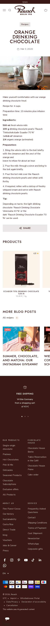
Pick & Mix (8, 464)
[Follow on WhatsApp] (5, 565)
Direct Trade (9, 529)
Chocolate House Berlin (36, 450)
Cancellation (12, 605)
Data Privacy (12, 601)
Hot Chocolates (11, 459)
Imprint (13, 598)
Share (27, 228)
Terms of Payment (37, 528)
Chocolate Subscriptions (9, 482)
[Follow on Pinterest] (19, 560)
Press (6, 550)
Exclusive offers (11, 489)
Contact (32, 517)
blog (5, 535)
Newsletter (34, 538)
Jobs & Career (9, 545)
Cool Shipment (35, 533)
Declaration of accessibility (34, 601)
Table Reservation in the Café (37, 458)
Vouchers (7, 540)
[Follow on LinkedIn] (40, 560)
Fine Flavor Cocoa (11, 508)
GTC (5, 598)
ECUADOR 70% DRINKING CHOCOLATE (21, 291)
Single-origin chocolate (9, 447)
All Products (9, 494)
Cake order (33, 474)
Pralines (7, 454)
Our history (8, 513)
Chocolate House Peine (36, 467)
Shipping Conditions (37, 522)
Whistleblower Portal (30, 598)
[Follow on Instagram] (12, 560)
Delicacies (8, 470)
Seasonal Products (12, 475)
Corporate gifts (35, 548)
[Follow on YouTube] (26, 560)
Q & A (25, 2)
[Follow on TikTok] (33, 560)
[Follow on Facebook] (5, 560)
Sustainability (9, 519)
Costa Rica (8, 524)
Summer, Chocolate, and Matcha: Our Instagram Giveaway (20, 360)
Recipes (24, 24)
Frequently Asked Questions (37, 510)
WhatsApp (33, 543)
